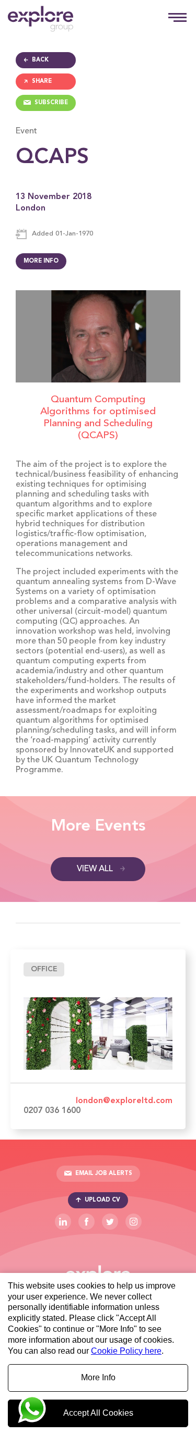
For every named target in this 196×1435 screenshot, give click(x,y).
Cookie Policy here (126, 1350)
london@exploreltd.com (124, 1101)
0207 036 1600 (52, 1111)
